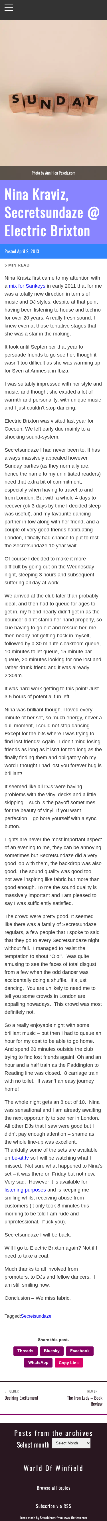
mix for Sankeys (27, 286)
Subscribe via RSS (53, 1505)
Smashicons (48, 1517)
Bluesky (52, 1351)
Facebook (80, 1351)
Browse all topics (53, 1487)
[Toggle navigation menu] (9, 8)
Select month (33, 1444)
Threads (25, 1351)
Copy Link (69, 1363)
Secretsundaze (36, 1316)
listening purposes (25, 1190)
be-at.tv (19, 1158)
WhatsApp (38, 1362)
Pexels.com (67, 173)
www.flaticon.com (75, 1517)
